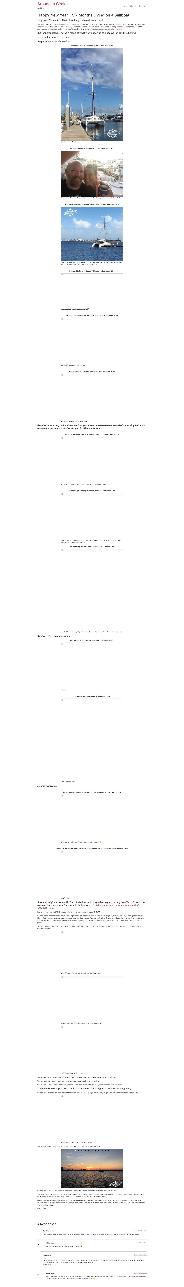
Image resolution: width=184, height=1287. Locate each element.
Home (125, 6)
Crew (141, 6)
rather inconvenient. (115, 29)
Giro (131, 6)
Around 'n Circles (53, 3)
